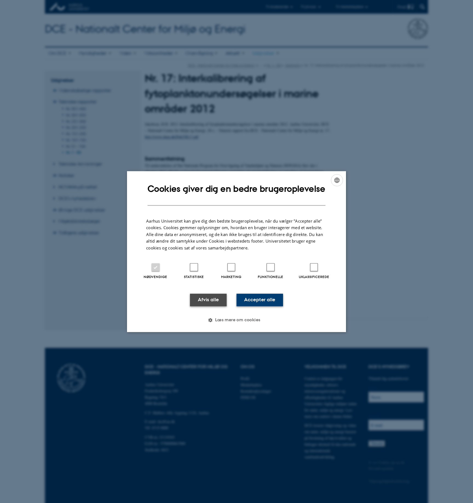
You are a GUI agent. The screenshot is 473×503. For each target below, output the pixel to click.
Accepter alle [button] (259, 300)
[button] (236, 320)
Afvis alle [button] (208, 300)
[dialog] (236, 251)
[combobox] (337, 180)
